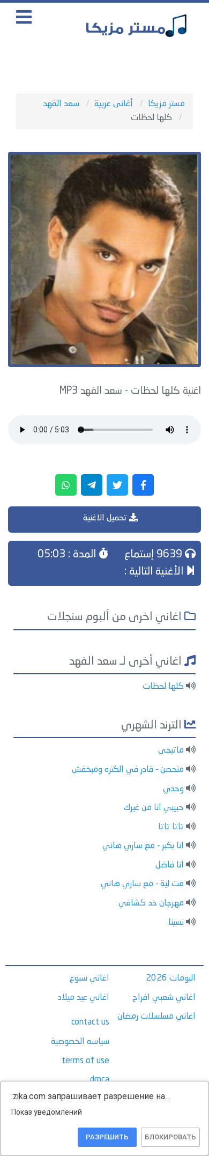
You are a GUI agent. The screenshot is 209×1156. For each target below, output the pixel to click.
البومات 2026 (171, 978)
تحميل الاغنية (106, 518)
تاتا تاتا (171, 827)
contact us (90, 1022)
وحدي (173, 789)
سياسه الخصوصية (80, 1041)
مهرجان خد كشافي (151, 903)
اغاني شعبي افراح (164, 997)
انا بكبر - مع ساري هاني (143, 846)
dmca (99, 1080)
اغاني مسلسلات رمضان (156, 1016)
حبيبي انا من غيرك (154, 808)
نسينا (176, 922)
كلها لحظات (163, 686)
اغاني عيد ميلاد (83, 997)
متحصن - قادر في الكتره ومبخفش (128, 769)
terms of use (85, 1061)
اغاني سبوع (89, 978)
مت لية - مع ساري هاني (142, 884)
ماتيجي (171, 750)
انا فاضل (169, 865)
